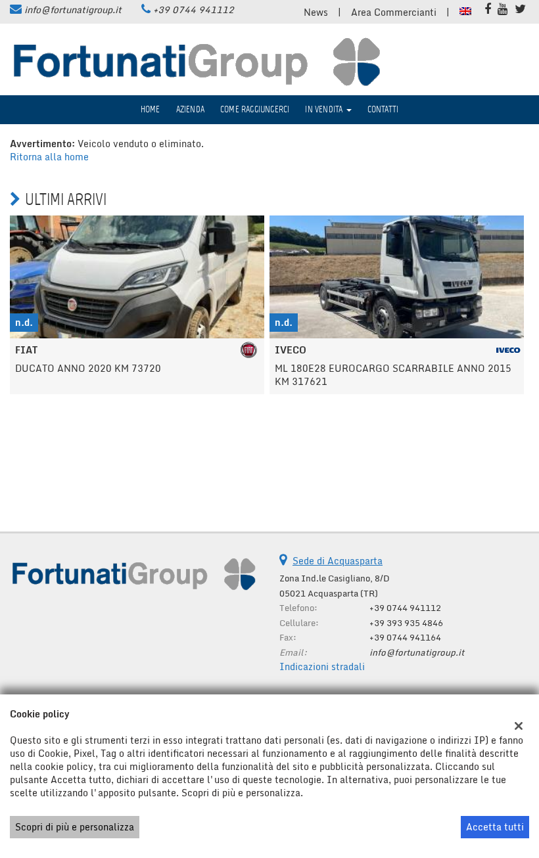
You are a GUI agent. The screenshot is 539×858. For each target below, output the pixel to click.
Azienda (190, 109)
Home (150, 109)
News (316, 12)
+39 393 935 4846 (406, 623)
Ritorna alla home (49, 156)
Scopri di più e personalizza (74, 826)
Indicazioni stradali (322, 666)
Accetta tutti (495, 826)
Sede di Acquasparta (338, 560)
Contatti (383, 109)
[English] (465, 10)
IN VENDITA (324, 109)
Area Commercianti (393, 12)
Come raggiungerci (254, 109)
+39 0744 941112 (193, 9)
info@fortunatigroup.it (73, 9)
